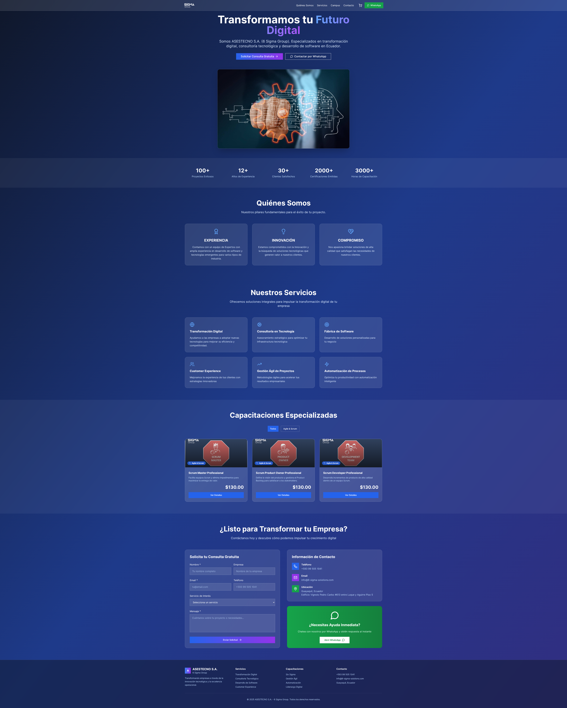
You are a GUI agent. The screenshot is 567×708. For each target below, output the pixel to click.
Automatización (293, 682)
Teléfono (238, 580)
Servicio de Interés (200, 595)
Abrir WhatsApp (332, 640)
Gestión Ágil (291, 678)
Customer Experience (245, 687)
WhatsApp (375, 5)
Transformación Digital (246, 674)
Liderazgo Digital (294, 687)
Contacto (348, 5)
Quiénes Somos (304, 5)
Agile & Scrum (290, 428)
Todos (273, 428)
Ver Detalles (216, 495)
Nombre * (195, 564)
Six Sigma (290, 674)
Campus (335, 5)
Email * (194, 580)
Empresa (238, 564)
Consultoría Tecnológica (246, 678)
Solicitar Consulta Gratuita (257, 56)
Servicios (322, 5)
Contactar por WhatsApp (310, 56)
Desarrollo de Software (246, 682)
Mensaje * (195, 611)
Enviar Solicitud (230, 640)
